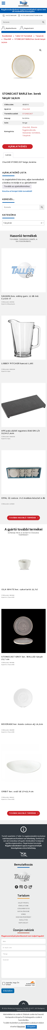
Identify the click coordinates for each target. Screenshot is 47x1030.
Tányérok (40, 36)
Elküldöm (8, 991)
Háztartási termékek (31, 133)
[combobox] (23, 222)
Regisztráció (29, 28)
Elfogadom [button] (31, 1027)
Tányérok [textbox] (22, 223)
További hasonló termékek (22, 518)
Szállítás (23, 920)
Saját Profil (23, 903)
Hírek (23, 914)
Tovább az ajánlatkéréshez (17, 186)
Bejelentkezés (11, 28)
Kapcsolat (23, 923)
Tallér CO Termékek (23, 36)
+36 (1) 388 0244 (10, 15)
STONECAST (27, 114)
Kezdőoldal (7, 36)
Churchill (7, 39)
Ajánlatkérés (17, 147)
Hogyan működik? (23, 917)
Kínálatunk (23, 906)
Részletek (21, 1026)
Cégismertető (23, 909)
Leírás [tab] (8, 155)
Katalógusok (24, 912)
